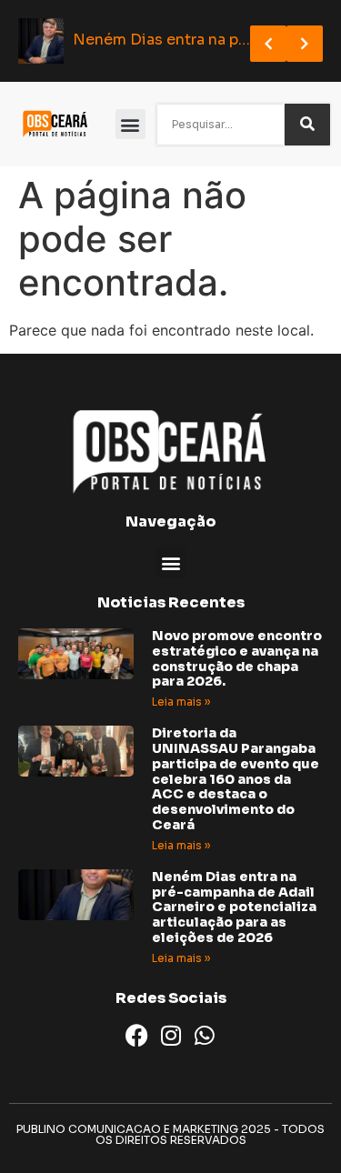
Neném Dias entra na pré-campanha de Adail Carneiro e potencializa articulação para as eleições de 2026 (234, 907)
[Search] (307, 124)
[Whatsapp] (204, 1035)
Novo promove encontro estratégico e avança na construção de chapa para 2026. (237, 658)
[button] (130, 124)
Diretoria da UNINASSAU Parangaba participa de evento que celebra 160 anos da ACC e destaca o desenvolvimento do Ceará (235, 779)
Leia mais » (181, 701)
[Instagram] (170, 1035)
